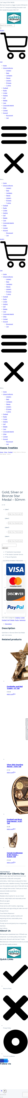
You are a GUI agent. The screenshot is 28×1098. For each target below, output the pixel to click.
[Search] (0, 28)
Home (5, 65)
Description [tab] (8, 624)
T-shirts (8, 85)
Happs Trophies (9, 447)
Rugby (5, 90)
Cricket (5, 93)
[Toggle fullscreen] (2, 1094)
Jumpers (8, 70)
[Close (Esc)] (5, 1094)
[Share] (3, 1094)
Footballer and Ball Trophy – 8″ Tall (15, 687)
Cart (7, 118)
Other (5, 108)
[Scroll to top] (1, 1091)
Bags (7, 73)
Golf (4, 98)
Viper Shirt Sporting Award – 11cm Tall (15, 765)
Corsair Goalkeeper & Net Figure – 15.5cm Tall (15, 855)
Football (5, 88)
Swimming (22, 620)
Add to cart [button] (10, 694)
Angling (5, 95)
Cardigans (9, 75)
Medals (5, 100)
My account (9, 115)
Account (5, 113)
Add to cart (4, 548)
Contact (5, 110)
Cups (4, 103)
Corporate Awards (8, 105)
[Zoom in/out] (0, 1094)
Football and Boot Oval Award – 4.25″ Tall (14, 821)
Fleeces (8, 78)
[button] (14, 150)
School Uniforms (8, 68)
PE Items (8, 83)
